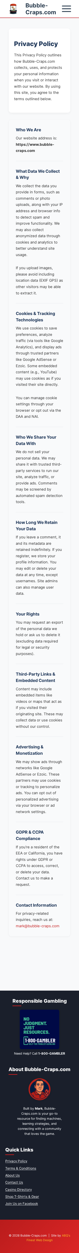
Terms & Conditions (20, 1168)
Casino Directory (18, 1189)
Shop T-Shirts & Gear (22, 1196)
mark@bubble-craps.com (37, 926)
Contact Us (14, 1182)
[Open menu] (66, 8)
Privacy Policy (16, 1161)
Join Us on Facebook (21, 1203)
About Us (12, 1175)
